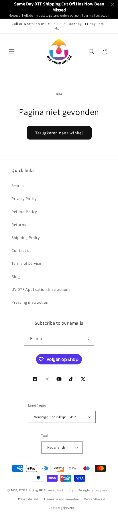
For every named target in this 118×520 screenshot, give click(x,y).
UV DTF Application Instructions (41, 289)
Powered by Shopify (58, 490)
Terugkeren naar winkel (59, 133)
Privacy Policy (23, 198)
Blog (15, 276)
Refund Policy (24, 211)
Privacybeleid (28, 499)
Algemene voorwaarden (61, 499)
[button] (11, 51)
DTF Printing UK (31, 490)
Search (17, 185)
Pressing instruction (30, 302)
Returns (18, 224)
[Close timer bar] (112, 4)
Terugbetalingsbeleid (94, 490)
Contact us (21, 250)
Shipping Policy (25, 237)
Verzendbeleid (94, 499)
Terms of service (26, 263)
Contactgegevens (62, 508)
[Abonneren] (87, 339)
